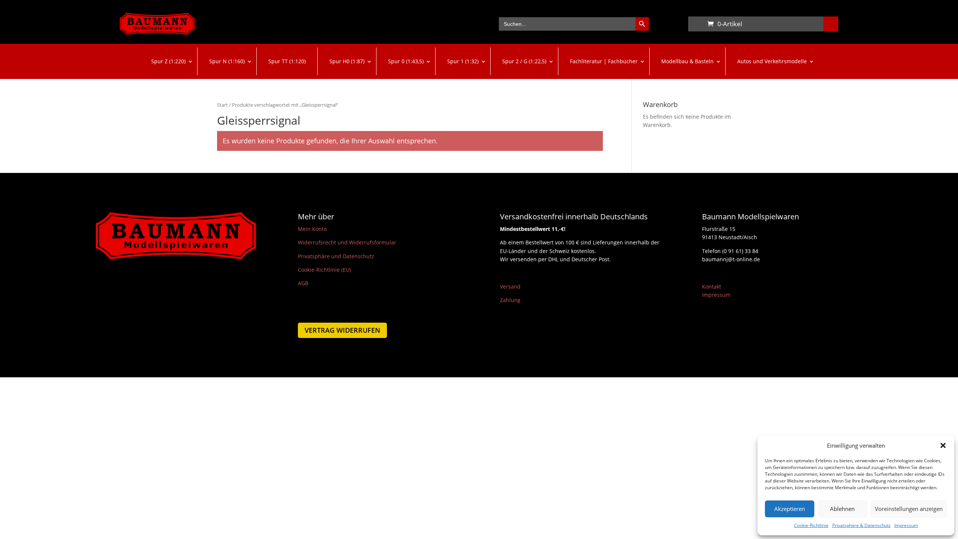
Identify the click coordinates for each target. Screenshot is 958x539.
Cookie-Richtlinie (811, 525)
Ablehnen (842, 508)
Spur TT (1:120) (287, 61)
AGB (303, 283)
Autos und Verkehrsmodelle (772, 61)
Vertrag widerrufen (342, 330)
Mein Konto (312, 228)
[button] (943, 445)
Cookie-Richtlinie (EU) (324, 269)
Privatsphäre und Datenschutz (336, 256)
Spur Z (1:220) (168, 61)
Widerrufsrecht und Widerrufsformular (347, 242)
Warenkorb (695, 25)
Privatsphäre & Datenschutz (861, 525)
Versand (510, 286)
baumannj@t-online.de (731, 259)
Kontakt (711, 286)
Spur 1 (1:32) (463, 61)
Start (222, 104)
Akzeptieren (789, 508)
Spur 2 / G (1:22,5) (524, 61)
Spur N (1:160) (227, 61)
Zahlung (510, 300)
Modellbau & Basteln (687, 61)
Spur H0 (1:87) (346, 61)
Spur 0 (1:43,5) (406, 61)
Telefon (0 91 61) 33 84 (730, 251)
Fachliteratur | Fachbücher (604, 61)
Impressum (906, 525)
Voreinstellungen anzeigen (909, 508)
